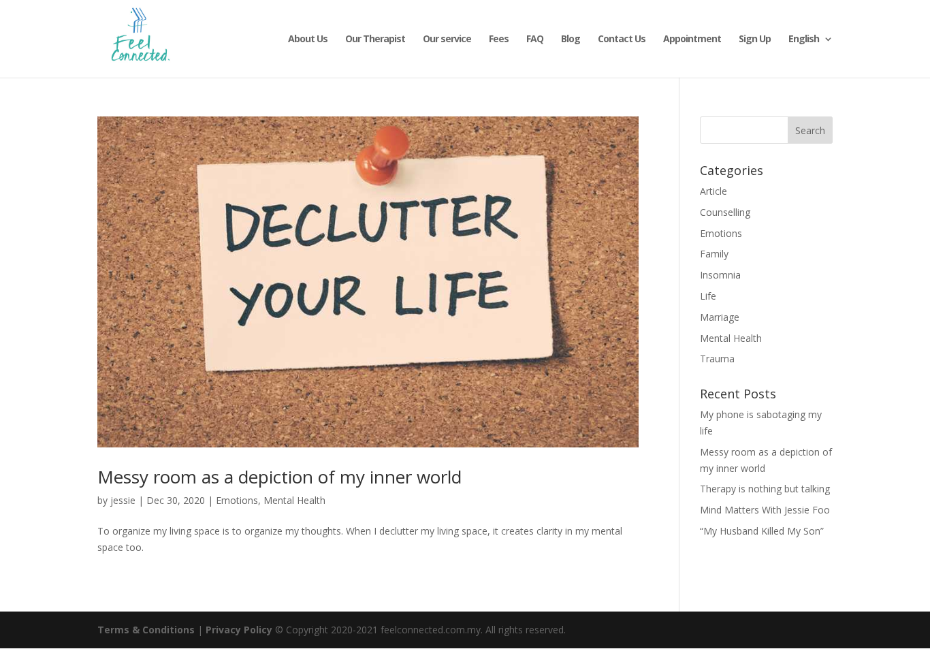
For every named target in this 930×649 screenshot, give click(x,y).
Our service (447, 39)
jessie (122, 500)
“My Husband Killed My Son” (762, 530)
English (803, 39)
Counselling (725, 212)
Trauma (717, 358)
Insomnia (720, 274)
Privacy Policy (239, 629)
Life (708, 295)
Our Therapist (375, 39)
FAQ (534, 39)
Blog (570, 39)
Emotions (237, 500)
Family (714, 253)
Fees (499, 39)
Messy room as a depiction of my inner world (279, 476)
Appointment (692, 39)
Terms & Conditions (146, 629)
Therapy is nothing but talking (765, 488)
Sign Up (755, 39)
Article (713, 191)
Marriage (719, 317)
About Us (307, 39)
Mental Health (294, 500)
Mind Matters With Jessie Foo (765, 509)
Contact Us (621, 39)
